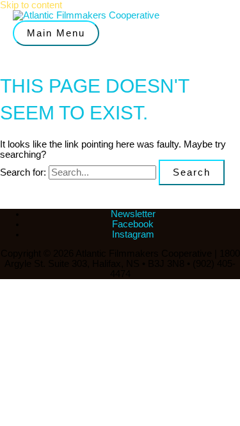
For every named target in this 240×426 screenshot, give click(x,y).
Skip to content (31, 5)
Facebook (133, 224)
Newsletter (133, 214)
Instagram (133, 234)
